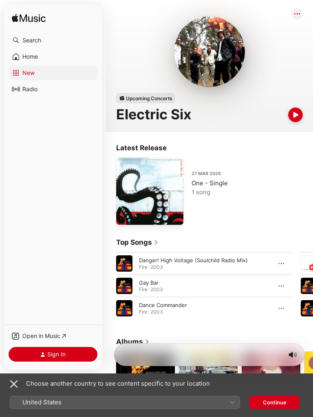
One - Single (210, 183)
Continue (275, 402)
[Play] (295, 115)
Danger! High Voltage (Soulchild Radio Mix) (193, 260)
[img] (29, 18)
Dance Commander (163, 305)
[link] (137, 242)
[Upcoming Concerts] (145, 98)
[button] (53, 40)
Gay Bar (149, 282)
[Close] (14, 384)
